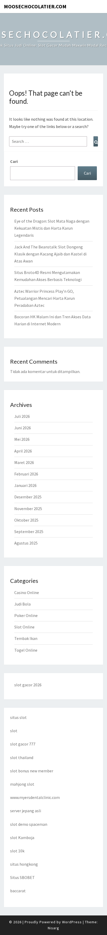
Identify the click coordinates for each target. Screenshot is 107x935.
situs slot (18, 717)
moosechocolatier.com (35, 6)
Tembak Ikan (25, 638)
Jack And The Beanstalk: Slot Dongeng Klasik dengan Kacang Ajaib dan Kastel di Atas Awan (50, 254)
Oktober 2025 (26, 520)
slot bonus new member (31, 770)
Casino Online (26, 592)
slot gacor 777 (22, 744)
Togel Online (25, 650)
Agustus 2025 (26, 543)
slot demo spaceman (28, 824)
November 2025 (28, 508)
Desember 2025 (28, 496)
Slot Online (24, 627)
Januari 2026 (25, 485)
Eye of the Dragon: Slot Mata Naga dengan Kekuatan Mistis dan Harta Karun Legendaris (51, 228)
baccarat (18, 890)
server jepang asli (25, 810)
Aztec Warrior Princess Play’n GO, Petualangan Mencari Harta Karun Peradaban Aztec (44, 298)
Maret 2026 (24, 462)
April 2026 (23, 451)
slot (13, 730)
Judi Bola (22, 604)
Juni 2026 (22, 427)
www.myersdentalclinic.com (35, 797)
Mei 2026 (22, 439)
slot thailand (21, 757)
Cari (14, 161)
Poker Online (26, 615)
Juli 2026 (22, 416)
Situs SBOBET (22, 877)
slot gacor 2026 (28, 684)
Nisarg (53, 928)
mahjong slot (22, 784)
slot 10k (17, 850)
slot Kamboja (22, 837)
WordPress (72, 922)
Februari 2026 (26, 473)
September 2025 (28, 531)
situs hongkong (24, 864)
